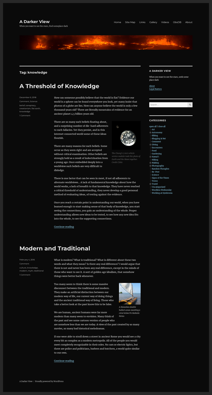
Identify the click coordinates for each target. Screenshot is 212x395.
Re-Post (155, 172)
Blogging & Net (159, 138)
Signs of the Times (160, 178)
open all (152, 126)
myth (30, 271)
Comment (24, 101)
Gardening (157, 153)
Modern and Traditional (54, 248)
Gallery (153, 22)
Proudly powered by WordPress (49, 381)
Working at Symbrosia (162, 193)
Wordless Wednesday (161, 190)
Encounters (157, 147)
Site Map (130, 22)
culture (22, 268)
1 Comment (24, 115)
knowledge (24, 111)
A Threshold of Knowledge (59, 86)
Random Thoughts (160, 169)
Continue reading (64, 226)
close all (161, 126)
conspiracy (31, 105)
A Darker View (34, 21)
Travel (155, 184)
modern (23, 271)
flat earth (36, 108)
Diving (155, 144)
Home (117, 22)
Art (153, 129)
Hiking (155, 160)
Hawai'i (155, 157)
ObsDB (177, 22)
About (189, 22)
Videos (165, 22)
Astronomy (157, 132)
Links (142, 22)
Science (33, 101)
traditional (39, 271)
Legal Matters (155, 89)
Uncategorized (158, 187)
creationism (25, 108)
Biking (155, 135)
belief (22, 105)
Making (155, 163)
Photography (158, 166)
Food (154, 150)
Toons (155, 181)
